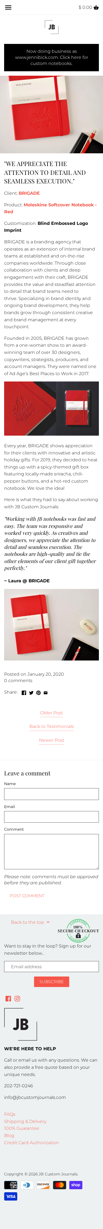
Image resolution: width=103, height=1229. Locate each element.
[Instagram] (17, 998)
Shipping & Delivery (25, 1121)
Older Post (51, 712)
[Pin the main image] (38, 691)
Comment (14, 829)
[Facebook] (8, 998)
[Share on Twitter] (31, 691)
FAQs (9, 1114)
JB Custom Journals (58, 1174)
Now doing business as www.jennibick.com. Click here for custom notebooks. (51, 57)
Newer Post (51, 740)
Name (10, 783)
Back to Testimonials (51, 726)
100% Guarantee (21, 1128)
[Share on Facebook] (24, 691)
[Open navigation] (8, 7)
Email (9, 806)
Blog (9, 1135)
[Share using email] (45, 691)
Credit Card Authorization (31, 1142)
